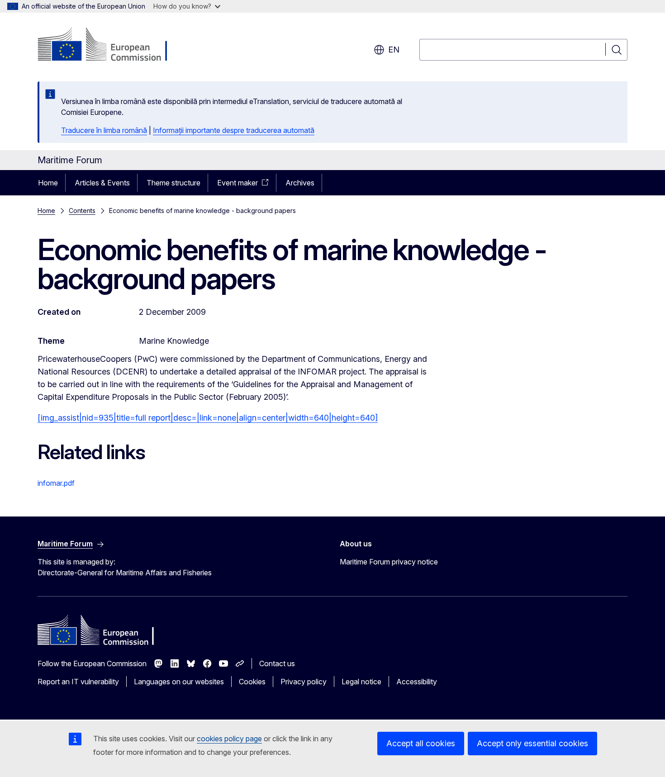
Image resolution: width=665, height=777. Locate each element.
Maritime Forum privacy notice (389, 561)
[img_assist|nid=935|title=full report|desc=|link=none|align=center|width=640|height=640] (208, 417)
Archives (299, 182)
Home (48, 182)
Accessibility (416, 681)
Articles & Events (102, 182)
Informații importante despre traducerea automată (233, 130)
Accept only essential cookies (532, 743)
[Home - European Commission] (111, 45)
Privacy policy (303, 681)
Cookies (252, 681)
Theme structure (173, 182)
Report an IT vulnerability (78, 681)
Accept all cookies (420, 743)
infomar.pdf (56, 483)
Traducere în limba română (104, 130)
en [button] (393, 49)
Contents (82, 210)
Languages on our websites (179, 681)
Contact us (277, 663)
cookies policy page (229, 738)
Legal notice (361, 681)
